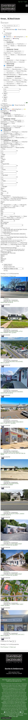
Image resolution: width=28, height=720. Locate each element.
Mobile (12, 46)
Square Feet (5, 164)
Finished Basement (17, 197)
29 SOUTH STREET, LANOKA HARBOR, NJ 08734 (12, 514)
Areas (4, 103)
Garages (4, 186)
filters (5, 101)
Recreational (9, 73)
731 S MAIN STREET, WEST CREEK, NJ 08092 (12, 604)
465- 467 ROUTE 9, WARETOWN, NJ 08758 (10, 301)
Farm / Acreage (20, 60)
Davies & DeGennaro (14, 658)
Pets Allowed (16, 219)
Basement (6, 197)
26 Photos (6, 571)
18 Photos (6, 329)
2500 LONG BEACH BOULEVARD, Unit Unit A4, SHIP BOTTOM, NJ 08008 (13, 453)
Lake (15, 204)
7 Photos (6, 299)
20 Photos (6, 541)
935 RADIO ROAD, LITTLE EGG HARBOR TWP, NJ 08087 (11, 332)
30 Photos (6, 602)
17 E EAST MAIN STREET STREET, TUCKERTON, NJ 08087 (11, 574)
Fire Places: (18, 200)
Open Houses (6, 228)
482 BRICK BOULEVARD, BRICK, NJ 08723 (12, 362)
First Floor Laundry (8, 200)
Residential (9, 60)
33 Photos (6, 450)
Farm (7, 47)
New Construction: (10, 207)
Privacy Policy (7, 711)
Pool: (2, 212)
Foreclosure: (4, 254)
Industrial (21, 62)
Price (3, 149)
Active (8, 36)
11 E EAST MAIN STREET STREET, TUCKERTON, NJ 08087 (11, 544)
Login (25, 1)
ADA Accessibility (20, 711)
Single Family (9, 44)
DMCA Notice (13, 711)
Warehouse (18, 67)
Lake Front (6, 206)
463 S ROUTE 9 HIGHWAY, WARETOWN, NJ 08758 (12, 392)
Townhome (20, 44)
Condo (11, 122)
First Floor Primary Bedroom (18, 198)
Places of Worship (20, 71)
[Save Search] (26, 103)
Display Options (6, 232)
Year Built (5, 175)
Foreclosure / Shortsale (9, 253)
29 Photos (6, 359)
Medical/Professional (13, 73)
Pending (15, 38)
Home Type (4, 223)
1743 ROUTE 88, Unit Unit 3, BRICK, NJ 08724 (12, 635)
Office (25, 69)
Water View (10, 218)
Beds (3, 154)
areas (7, 27)
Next (12, 276)
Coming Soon (18, 36)
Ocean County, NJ (19, 105)
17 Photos (6, 511)
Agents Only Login (13, 716)
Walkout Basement (14, 216)
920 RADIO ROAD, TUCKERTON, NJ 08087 (10, 484)
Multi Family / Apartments (13, 51)
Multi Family (6, 120)
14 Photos (6, 632)
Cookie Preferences (6, 718)
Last (14, 276)
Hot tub (18, 218)
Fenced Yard (6, 204)
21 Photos (6, 389)
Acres (4, 169)
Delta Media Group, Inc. (9, 715)
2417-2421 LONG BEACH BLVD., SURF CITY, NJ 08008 (12, 422)
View (4, 216)
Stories (4, 191)
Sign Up (20, 1)
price (6, 87)
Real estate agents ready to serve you (11, 679)
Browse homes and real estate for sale (16, 680)
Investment (9, 71)
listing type (8, 33)
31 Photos (6, 419)
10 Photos (6, 481)
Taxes (4, 181)
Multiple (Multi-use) (10, 62)
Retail (18, 73)
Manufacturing (16, 69)
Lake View (15, 206)
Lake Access (23, 204)
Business (8, 67)
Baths (4, 159)
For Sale (5, 109)
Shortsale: (3, 259)
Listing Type (5, 106)
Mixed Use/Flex (22, 74)
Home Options (6, 196)
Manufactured (21, 46)
